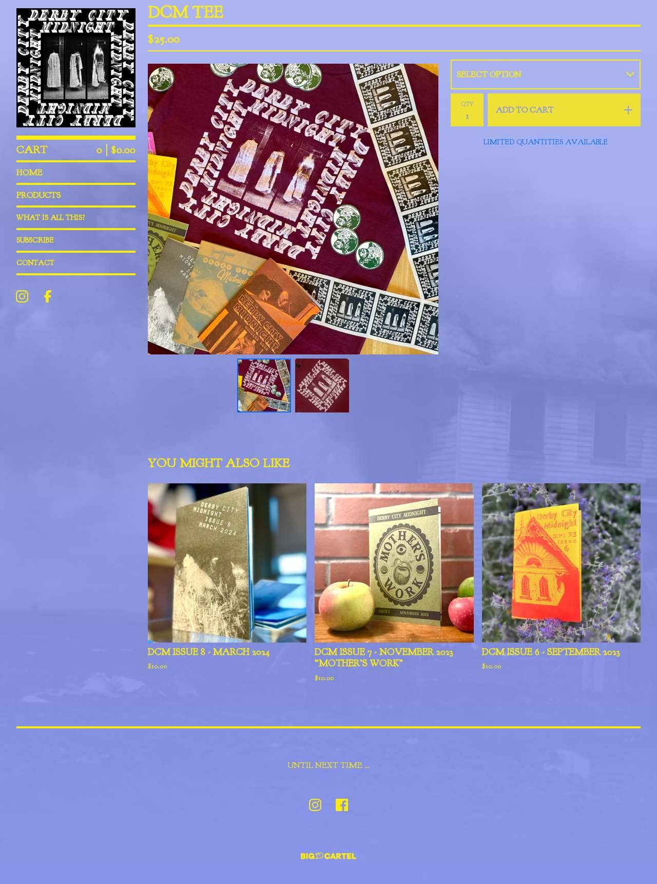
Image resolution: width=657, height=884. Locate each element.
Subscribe (34, 240)
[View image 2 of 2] (322, 385)
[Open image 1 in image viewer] (293, 209)
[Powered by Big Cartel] (328, 856)
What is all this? (50, 217)
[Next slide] (424, 209)
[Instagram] (22, 296)
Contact (35, 262)
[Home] (76, 67)
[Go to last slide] (162, 209)
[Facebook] (48, 296)
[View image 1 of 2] (264, 385)
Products (38, 195)
